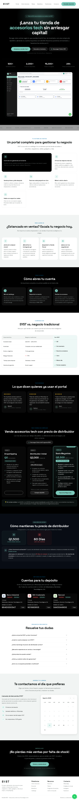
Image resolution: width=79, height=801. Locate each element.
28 (63, 725)
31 (45, 730)
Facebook (66, 790)
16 (73, 716)
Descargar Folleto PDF (59, 49)
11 (49, 716)
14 (63, 716)
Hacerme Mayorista (65, 493)
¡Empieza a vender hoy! (21, 49)
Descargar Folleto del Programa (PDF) (40, 442)
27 (59, 725)
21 (63, 720)
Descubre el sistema (40, 49)
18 (49, 720)
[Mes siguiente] (73, 698)
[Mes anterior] (70, 698)
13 (59, 716)
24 (45, 725)
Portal (17, 4)
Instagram (66, 788)
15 (68, 716)
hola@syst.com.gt (68, 786)
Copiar (22, 607)
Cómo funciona (25, 4)
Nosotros (50, 783)
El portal (33, 786)
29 (68, 725)
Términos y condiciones (65, 797)
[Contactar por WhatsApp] (74, 796)
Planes (33, 4)
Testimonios (48, 4)
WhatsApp (66, 783)
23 (73, 720)
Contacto (56, 4)
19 (54, 720)
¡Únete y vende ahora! (39, 764)
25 (49, 725)
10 (45, 716)
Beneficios (40, 4)
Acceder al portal (69, 4)
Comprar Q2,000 (39, 492)
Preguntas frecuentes (53, 788)
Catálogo (33, 790)
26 (54, 725)
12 (54, 716)
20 (59, 720)
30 (73, 725)
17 (45, 720)
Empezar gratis (13, 493)
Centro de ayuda (52, 790)
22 (68, 720)
